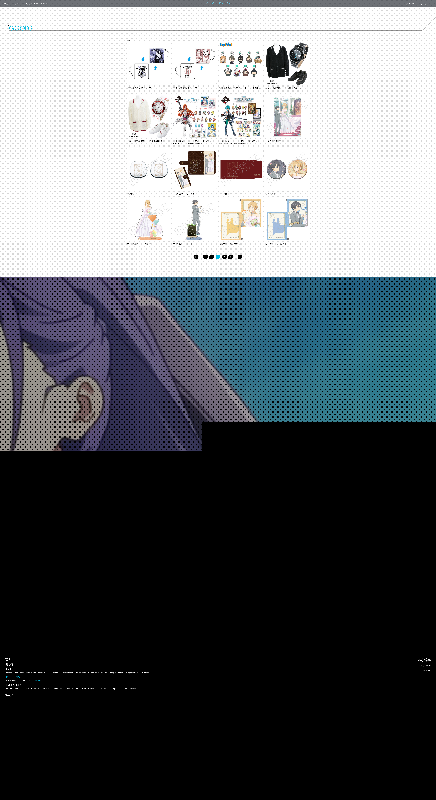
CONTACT (427, 670)
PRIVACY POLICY (424, 666)
